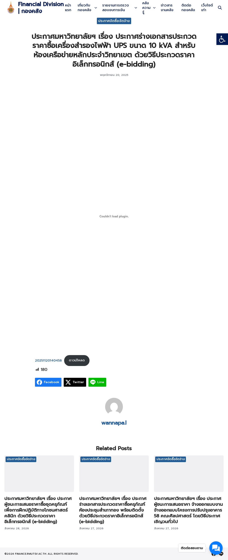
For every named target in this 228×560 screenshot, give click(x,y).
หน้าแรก (68, 8)
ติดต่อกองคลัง (188, 8)
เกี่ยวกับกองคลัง (84, 8)
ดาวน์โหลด (77, 360)
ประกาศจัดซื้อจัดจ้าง (114, 20)
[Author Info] (114, 414)
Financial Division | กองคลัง (41, 7)
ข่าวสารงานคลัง (167, 8)
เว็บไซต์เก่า (207, 8)
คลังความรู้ (146, 7)
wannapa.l (114, 423)
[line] (221, 553)
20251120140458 (48, 360)
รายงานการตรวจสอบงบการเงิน (115, 8)
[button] (222, 39)
